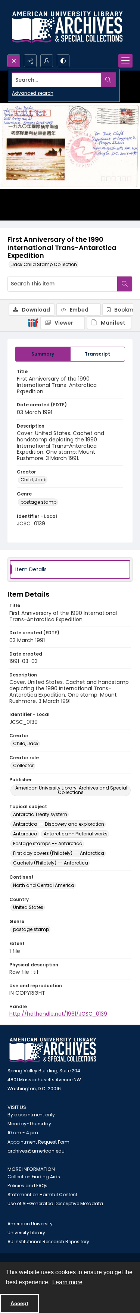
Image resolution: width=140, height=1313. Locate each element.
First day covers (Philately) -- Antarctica (58, 853)
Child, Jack (33, 479)
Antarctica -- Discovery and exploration (58, 824)
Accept (19, 1303)
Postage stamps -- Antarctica (48, 843)
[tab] (42, 354)
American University (30, 1223)
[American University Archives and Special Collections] (52, 1050)
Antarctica (25, 834)
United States (28, 907)
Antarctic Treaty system (40, 814)
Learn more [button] (67, 1282)
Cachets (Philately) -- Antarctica (50, 863)
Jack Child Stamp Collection (44, 264)
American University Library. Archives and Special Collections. (71, 790)
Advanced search (32, 93)
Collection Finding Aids (33, 1176)
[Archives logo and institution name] (67, 27)
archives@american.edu (36, 1151)
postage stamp (38, 502)
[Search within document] (124, 283)
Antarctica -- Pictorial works (76, 834)
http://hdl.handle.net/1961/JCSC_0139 (58, 1013)
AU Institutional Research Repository (48, 1241)
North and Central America (43, 885)
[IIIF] (33, 322)
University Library (26, 1232)
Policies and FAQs (27, 1185)
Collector (23, 765)
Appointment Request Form (38, 1142)
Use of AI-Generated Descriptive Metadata (55, 1203)
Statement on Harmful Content (42, 1194)
